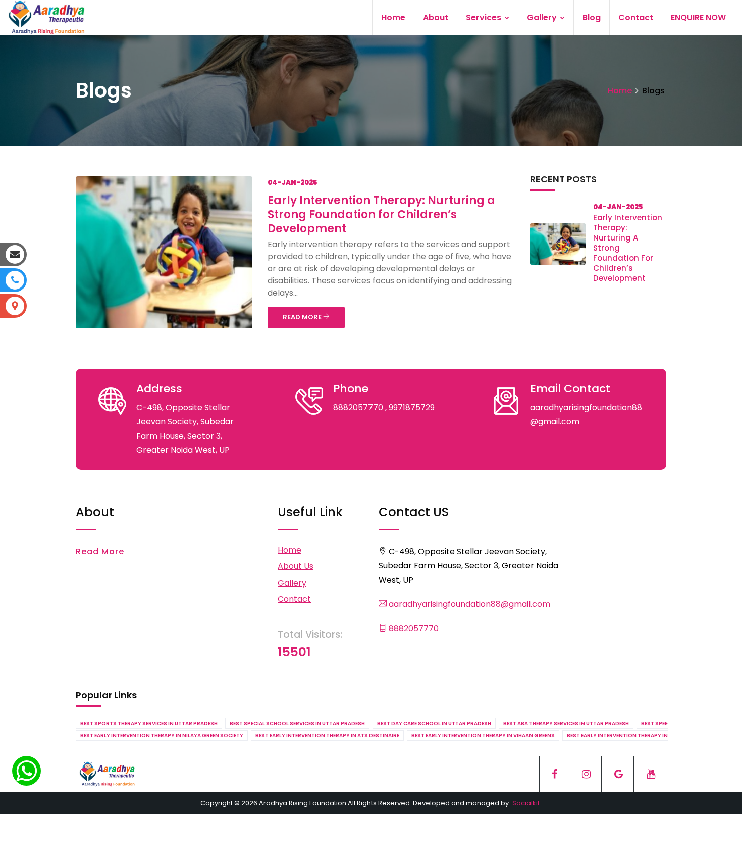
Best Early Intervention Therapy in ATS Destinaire (327, 735)
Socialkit (526, 803)
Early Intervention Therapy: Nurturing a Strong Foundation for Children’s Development (381, 214)
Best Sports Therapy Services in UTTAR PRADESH (149, 723)
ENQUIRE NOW (698, 17)
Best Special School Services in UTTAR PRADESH (297, 723)
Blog (591, 17)
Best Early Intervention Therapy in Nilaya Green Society (161, 735)
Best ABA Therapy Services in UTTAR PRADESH (566, 723)
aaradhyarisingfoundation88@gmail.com (468, 604)
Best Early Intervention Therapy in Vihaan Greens (483, 735)
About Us (295, 566)
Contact (635, 17)
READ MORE (303, 317)
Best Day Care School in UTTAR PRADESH (434, 723)
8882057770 (413, 628)
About (435, 17)
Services (484, 17)
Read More (100, 551)
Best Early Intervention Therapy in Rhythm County (641, 735)
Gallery (543, 17)
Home (393, 17)
